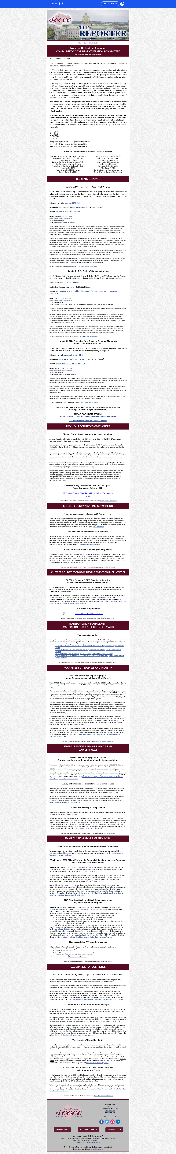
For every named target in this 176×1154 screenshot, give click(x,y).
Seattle (54, 1057)
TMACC (115, 662)
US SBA (110, 961)
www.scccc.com (110, 1110)
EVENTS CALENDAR (88, 1129)
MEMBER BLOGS (114, 1129)
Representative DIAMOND (72, 355)
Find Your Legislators (85, 416)
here (56, 1089)
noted (65, 1045)
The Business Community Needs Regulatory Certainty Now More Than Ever (98, 999)
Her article (59, 475)
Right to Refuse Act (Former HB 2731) (70, 364)
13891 (97, 995)
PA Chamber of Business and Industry (103, 741)
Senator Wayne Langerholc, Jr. (62, 218)
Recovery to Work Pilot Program (68, 212)
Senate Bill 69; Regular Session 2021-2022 (84, 266)
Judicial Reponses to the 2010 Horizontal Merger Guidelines (80, 1019)
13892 (104, 995)
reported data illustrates (62, 929)
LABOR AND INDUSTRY (77, 359)
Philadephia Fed (110, 833)
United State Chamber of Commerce (103, 1096)
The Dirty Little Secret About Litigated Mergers (78, 1035)
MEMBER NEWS (62, 1129)
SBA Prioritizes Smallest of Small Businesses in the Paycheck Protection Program (84, 937)
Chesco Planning (110, 567)
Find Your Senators (68, 416)
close (105, 1057)
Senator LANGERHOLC (70, 203)
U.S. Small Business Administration (80, 867)
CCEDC (113, 618)
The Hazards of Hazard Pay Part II (97, 1063)
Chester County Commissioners (108, 501)
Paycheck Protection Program (93, 909)
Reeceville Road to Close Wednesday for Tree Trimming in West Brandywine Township (84, 654)
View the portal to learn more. (89, 544)
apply (100, 885)
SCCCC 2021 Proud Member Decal (88, 1142)
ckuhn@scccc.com (97, 1149)
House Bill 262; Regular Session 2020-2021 (87, 402)
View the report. (98, 527)
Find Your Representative (105, 416)
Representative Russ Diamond (62, 370)
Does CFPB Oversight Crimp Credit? (91, 828)
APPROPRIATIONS (78, 207)
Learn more (66, 560)
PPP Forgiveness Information (77, 957)
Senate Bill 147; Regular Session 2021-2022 (85, 336)
